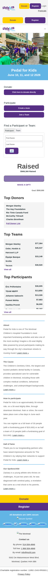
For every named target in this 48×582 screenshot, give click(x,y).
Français (42, 11)
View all (7, 269)
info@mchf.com (28, 552)
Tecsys (9, 266)
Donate (24, 6)
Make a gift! (24, 185)
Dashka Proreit (13, 305)
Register (35, 6)
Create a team (24, 108)
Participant (9, 131)
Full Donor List (13, 223)
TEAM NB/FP (12, 291)
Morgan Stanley (13, 244)
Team (18, 130)
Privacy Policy (24, 574)
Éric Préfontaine (13, 287)
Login (43, 6)
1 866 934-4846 (28, 548)
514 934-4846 (29, 544)
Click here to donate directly (24, 92)
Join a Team (24, 115)
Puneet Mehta (12, 300)
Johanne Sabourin (14, 296)
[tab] (9, 130)
